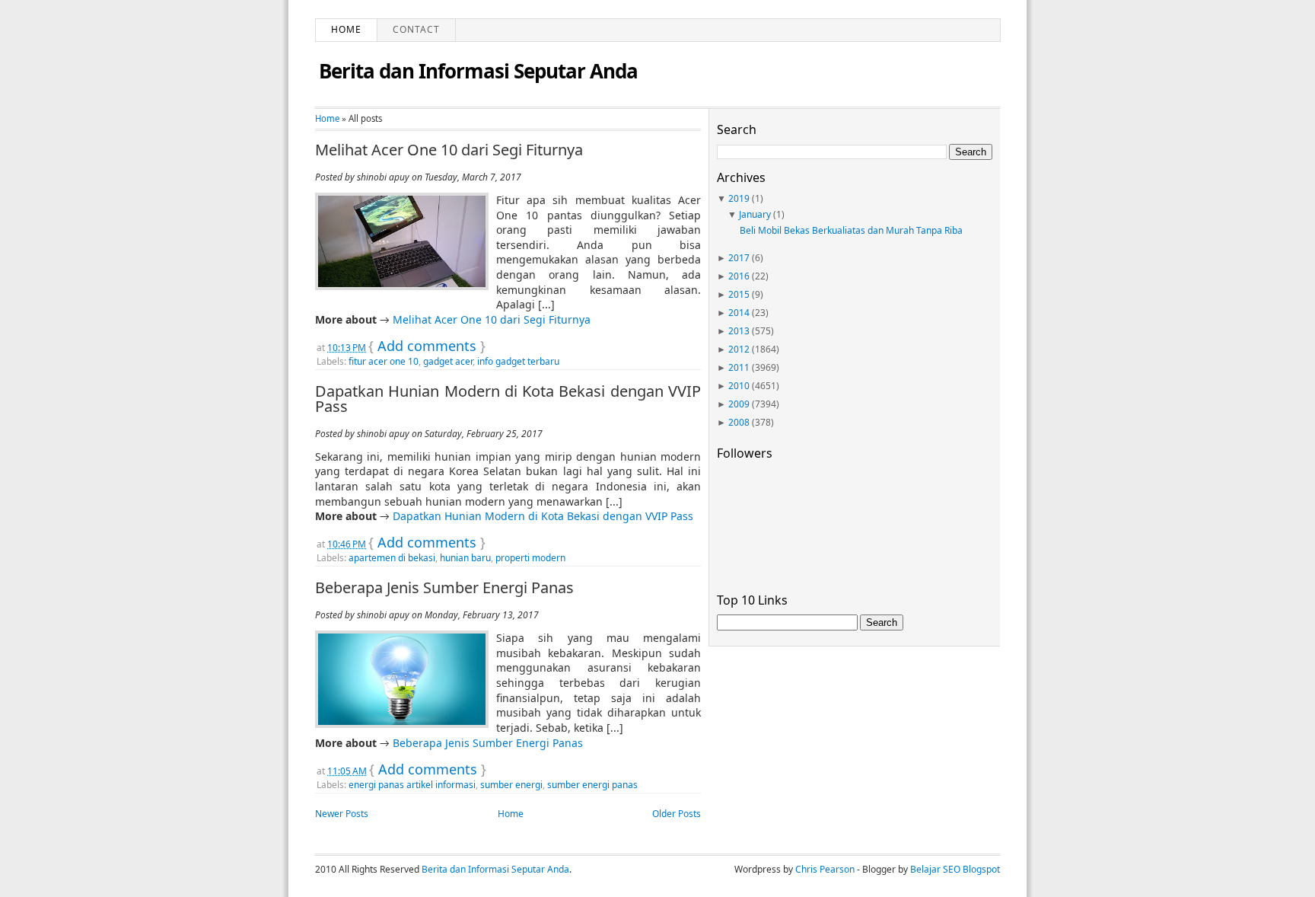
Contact (416, 29)
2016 (739, 276)
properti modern (530, 557)
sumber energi (511, 784)
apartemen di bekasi (392, 557)
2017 (739, 257)
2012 (739, 349)
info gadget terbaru (518, 361)
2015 (739, 294)
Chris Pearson (825, 869)
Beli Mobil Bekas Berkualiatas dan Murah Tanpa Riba (851, 230)
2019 (739, 198)
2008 (739, 422)
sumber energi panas (592, 784)
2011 (739, 367)
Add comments (426, 346)
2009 (739, 403)
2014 (739, 312)
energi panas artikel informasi (412, 784)
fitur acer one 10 (384, 361)
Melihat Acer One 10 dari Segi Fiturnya (449, 150)
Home (346, 29)
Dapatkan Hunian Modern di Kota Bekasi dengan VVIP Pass (508, 399)
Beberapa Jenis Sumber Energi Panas (444, 587)
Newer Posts (341, 813)
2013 (739, 330)
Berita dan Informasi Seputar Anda (478, 71)
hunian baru (465, 557)
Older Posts (676, 813)
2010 (739, 385)
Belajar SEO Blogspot (955, 869)
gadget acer (448, 361)
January (755, 214)
